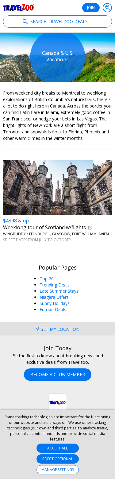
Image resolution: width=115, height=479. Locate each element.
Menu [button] (107, 7)
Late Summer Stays (59, 291)
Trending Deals (55, 285)
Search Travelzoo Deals (58, 21)
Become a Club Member (57, 374)
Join (91, 7)
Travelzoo (18, 7)
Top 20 (47, 279)
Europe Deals (53, 309)
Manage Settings (57, 469)
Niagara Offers (54, 297)
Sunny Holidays (55, 303)
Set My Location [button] (60, 329)
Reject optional (57, 458)
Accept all (57, 448)
